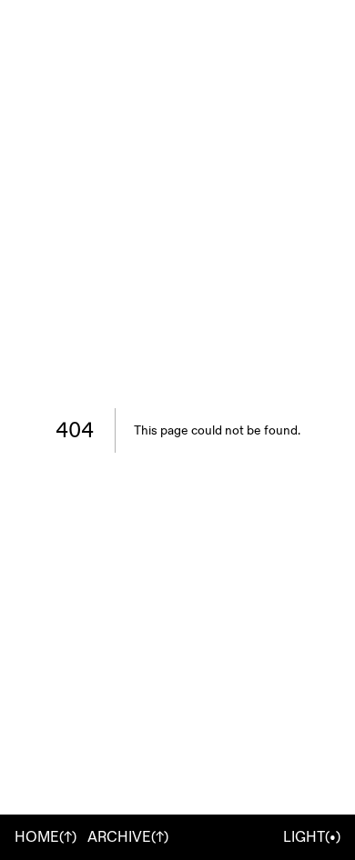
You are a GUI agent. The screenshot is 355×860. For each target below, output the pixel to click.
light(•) (311, 837)
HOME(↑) (45, 837)
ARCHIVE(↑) (127, 837)
